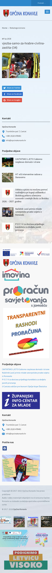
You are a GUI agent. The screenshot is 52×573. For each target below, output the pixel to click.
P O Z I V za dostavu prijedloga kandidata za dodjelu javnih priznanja (29, 227)
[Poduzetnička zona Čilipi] (32, 521)
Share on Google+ (14, 100)
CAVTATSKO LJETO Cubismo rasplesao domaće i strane (28, 160)
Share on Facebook (14, 94)
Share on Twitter (13, 88)
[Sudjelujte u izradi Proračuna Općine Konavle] (5, 520)
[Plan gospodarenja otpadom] (30, 468)
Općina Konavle (20, 509)
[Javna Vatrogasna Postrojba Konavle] (19, 521)
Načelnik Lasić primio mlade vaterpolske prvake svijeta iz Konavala (28, 211)
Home (4, 28)
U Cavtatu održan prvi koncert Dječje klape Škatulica (24, 386)
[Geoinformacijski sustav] (46, 521)
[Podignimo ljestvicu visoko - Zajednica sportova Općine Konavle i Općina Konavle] (26, 560)
